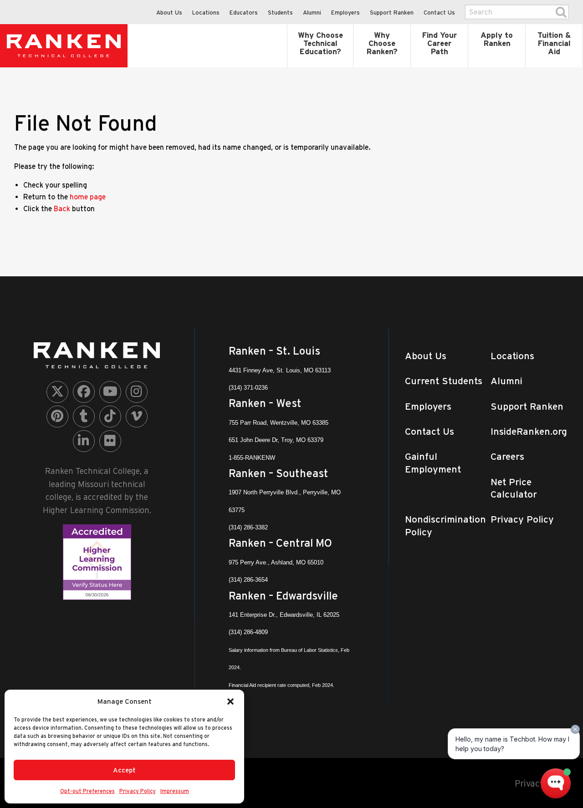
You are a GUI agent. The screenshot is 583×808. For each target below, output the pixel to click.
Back (62, 208)
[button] (230, 701)
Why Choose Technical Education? (320, 43)
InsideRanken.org (529, 431)
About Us (169, 12)
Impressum (174, 791)
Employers (345, 12)
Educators (244, 12)
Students (280, 12)
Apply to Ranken (497, 39)
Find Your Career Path (439, 43)
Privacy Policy (137, 791)
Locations (206, 12)
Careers (507, 456)
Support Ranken (392, 12)
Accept (124, 770)
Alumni (312, 12)
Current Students (443, 381)
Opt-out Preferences (87, 791)
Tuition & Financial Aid (554, 43)
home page (88, 197)
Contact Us (439, 12)
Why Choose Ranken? (382, 43)
